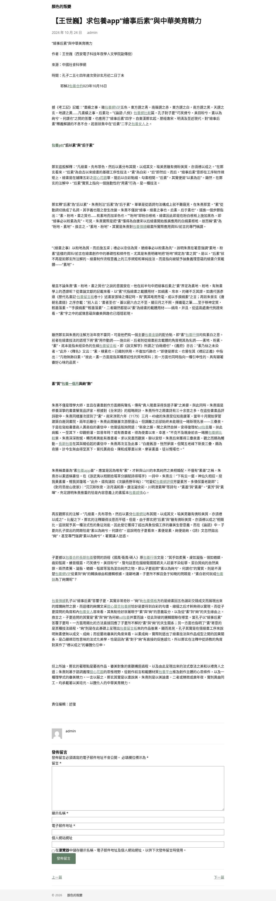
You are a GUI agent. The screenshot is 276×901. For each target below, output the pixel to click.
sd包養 (203, 427)
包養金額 (152, 334)
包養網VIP (113, 107)
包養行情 (192, 334)
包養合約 (76, 86)
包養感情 (136, 492)
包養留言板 (85, 296)
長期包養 (65, 443)
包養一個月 (70, 383)
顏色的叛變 (61, 6)
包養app (83, 470)
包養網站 (139, 514)
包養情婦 (140, 226)
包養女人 (138, 123)
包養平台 (165, 671)
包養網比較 (142, 112)
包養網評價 (164, 481)
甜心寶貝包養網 (119, 606)
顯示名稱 (60, 813)
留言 (56, 763)
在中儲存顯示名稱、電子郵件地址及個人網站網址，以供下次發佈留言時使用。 (121, 850)
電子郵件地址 (63, 825)
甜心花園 (100, 177)
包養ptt (58, 145)
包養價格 (150, 600)
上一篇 (57, 877)
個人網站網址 (62, 838)
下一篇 (219, 877)
